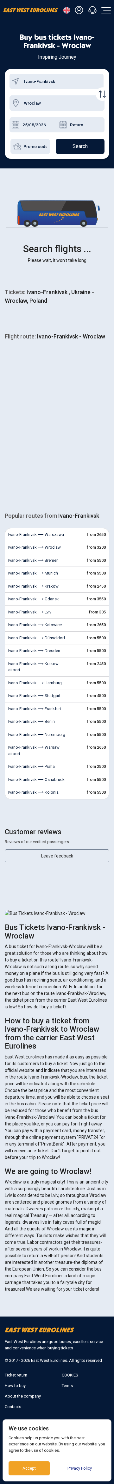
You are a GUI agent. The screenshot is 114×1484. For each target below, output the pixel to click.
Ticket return (16, 1375)
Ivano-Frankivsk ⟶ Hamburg (35, 682)
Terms (67, 1385)
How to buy (15, 1385)
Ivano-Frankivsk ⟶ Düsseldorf (36, 637)
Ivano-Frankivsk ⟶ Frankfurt (34, 708)
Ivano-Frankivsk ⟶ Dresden (34, 650)
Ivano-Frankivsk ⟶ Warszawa (36, 534)
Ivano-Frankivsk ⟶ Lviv (29, 612)
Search (80, 146)
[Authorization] (80, 10)
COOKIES (70, 1375)
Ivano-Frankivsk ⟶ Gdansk (33, 599)
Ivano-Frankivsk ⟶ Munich (33, 573)
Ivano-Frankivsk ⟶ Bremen (33, 560)
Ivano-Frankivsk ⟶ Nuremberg (36, 734)
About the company (23, 1396)
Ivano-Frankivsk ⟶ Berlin (31, 721)
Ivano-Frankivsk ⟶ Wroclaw (34, 547)
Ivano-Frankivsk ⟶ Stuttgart (34, 695)
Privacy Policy (79, 1468)
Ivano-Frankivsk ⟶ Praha (31, 766)
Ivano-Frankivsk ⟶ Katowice (35, 624)
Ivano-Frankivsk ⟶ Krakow (33, 586)
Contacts (13, 1406)
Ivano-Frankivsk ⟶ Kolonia (33, 792)
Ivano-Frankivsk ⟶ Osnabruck (36, 779)
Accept (29, 1468)
